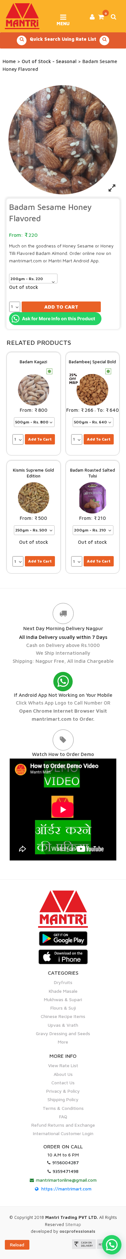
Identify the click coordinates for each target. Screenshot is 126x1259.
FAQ (63, 1116)
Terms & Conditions (63, 1108)
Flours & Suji (63, 1008)
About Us (63, 1074)
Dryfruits (63, 982)
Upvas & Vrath (63, 1025)
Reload (17, 1244)
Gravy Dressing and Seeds (63, 1033)
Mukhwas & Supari (63, 999)
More (63, 1042)
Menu (63, 21)
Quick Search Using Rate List (63, 39)
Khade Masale (63, 991)
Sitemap (73, 1224)
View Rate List (63, 1065)
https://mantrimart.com (66, 1188)
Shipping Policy (63, 1099)
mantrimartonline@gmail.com (66, 1180)
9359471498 (66, 1171)
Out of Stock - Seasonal (49, 61)
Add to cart (61, 307)
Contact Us (63, 1082)
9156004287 (65, 1162)
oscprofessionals (77, 1231)
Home (9, 61)
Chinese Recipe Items (63, 1016)
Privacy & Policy (63, 1091)
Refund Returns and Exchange (63, 1125)
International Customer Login (63, 1133)
